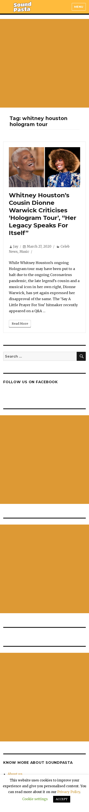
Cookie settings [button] (35, 799)
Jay (15, 246)
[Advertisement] (44, 63)
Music (24, 252)
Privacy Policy (68, 792)
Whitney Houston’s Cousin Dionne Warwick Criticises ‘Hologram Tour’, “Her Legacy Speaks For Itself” (42, 213)
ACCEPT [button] (62, 799)
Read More (20, 324)
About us (15, 774)
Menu (78, 6)
